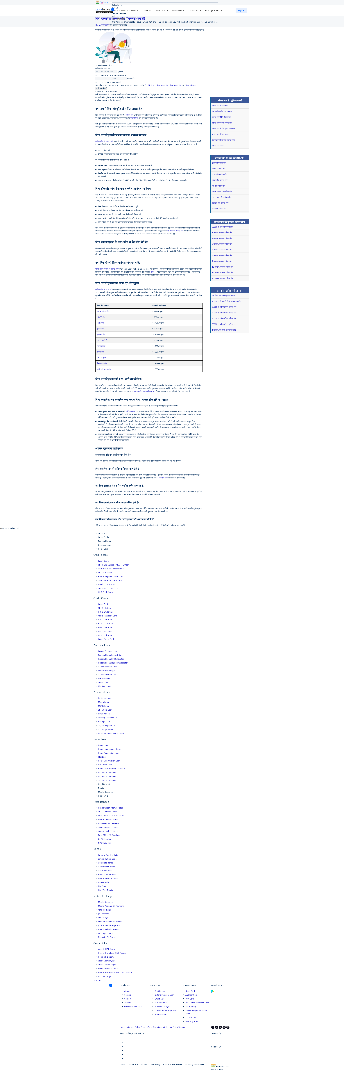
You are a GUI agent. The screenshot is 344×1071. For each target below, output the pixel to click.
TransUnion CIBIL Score (108, 588)
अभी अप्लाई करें (101, 88)
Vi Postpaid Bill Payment (108, 929)
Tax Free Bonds (105, 870)
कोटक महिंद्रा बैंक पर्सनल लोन (222, 191)
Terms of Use (175, 85)
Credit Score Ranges (107, 964)
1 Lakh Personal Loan (107, 666)
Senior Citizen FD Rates (108, 827)
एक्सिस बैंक (100, 328)
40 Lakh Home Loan (107, 776)
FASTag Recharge (106, 933)
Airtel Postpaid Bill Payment (110, 921)
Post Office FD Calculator (109, 835)
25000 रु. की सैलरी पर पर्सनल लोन (224, 307)
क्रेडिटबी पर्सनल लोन (219, 208)
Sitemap (181, 1027)
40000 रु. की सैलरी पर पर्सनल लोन (224, 318)
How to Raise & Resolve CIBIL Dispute (115, 972)
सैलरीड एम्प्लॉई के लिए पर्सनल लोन (223, 140)
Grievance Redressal (133, 1006)
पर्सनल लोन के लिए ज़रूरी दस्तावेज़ (223, 128)
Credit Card (103, 604)
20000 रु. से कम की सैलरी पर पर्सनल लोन (226, 301)
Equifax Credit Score (107, 584)
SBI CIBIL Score (105, 572)
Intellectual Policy (170, 1027)
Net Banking (190, 1006)
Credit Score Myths (106, 960)
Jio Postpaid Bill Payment (109, 925)
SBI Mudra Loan (105, 710)
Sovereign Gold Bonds (107, 859)
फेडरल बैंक (100, 352)
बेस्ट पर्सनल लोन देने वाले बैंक (222, 111)
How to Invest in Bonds (108, 878)
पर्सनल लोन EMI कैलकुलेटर (221, 117)
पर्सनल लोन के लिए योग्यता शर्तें (222, 122)
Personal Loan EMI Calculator (111, 659)
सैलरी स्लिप (134, 118)
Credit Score (103, 561)
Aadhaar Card (191, 995)
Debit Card (190, 991)
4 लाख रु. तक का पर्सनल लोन (222, 249)
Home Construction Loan (109, 760)
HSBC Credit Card (105, 623)
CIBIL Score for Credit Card (110, 580)
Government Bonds (106, 866)
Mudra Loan (103, 702)
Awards (127, 1002)
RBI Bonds (102, 886)
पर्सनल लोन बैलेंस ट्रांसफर (221, 134)
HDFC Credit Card (105, 612)
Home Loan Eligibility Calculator (112, 768)
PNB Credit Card (105, 627)
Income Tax (190, 1017)
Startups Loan (104, 721)
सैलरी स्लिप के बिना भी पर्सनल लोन (107, 269)
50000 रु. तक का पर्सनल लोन (222, 227)
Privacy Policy (190, 85)
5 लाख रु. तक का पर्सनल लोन (222, 255)
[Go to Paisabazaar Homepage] (104, 10)
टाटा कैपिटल (101, 346)
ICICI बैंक (100, 323)
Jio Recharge (103, 913)
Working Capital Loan (107, 717)
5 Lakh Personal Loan (107, 674)
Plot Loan (102, 757)
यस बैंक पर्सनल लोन (218, 186)
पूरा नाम (120, 71)
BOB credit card (105, 631)
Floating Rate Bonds (107, 874)
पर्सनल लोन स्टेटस (218, 145)
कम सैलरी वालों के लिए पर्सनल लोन (223, 295)
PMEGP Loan (104, 713)
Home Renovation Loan (108, 753)
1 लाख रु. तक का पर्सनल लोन (222, 232)
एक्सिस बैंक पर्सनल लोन (219, 180)
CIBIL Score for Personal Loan (111, 568)
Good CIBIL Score (106, 957)
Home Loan (103, 745)
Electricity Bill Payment (108, 937)
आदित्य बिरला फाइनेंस (104, 369)
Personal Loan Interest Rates (110, 655)
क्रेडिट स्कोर (130, 411)
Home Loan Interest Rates (109, 749)
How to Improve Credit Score (110, 576)
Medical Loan (104, 678)
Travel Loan (103, 682)
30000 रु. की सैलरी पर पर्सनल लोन (224, 312)
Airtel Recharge (104, 910)
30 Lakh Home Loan (107, 772)
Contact (127, 998)
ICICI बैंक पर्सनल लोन (219, 174)
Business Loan (104, 698)
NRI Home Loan (105, 764)
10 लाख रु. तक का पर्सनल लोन (222, 267)
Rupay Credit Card (106, 639)
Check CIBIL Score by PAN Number (113, 565)
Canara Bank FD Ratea (108, 831)
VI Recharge (103, 917)
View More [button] (98, 980)
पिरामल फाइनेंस (102, 363)
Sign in (241, 10)
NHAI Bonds (103, 882)
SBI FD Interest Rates (107, 811)
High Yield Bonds (105, 890)
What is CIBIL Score (106, 949)
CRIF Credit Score (105, 592)
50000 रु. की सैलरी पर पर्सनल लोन (224, 324)
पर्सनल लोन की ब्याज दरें (103, 289)
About (127, 991)
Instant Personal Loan (107, 651)
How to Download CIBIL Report (112, 953)
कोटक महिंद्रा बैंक (103, 311)
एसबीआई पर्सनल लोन (219, 163)
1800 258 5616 (118, 19)
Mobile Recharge (105, 902)
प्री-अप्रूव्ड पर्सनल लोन (175, 230)
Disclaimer (157, 1027)
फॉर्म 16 (154, 272)
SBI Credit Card (104, 608)
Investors (124, 1027)
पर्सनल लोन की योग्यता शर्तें (104, 141)
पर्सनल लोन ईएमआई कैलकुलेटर (144, 391)
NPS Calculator (104, 843)
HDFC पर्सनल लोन (218, 168)
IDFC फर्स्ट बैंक (102, 340)
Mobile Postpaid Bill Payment (111, 906)
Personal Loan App (106, 670)
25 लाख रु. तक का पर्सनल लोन (222, 278)
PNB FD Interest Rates (108, 819)
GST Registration (105, 729)
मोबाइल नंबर (131, 78)
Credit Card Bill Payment (165, 1010)
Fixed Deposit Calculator (108, 823)
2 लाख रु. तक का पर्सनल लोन (222, 238)
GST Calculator (104, 839)
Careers (127, 995)
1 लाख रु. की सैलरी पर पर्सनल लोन (224, 330)
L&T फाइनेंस (101, 357)
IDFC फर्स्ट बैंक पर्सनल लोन (221, 197)
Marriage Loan (104, 686)
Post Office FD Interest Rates (111, 815)
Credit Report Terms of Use (157, 85)
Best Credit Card (105, 635)
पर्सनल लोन (129, 115)
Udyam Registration (106, 725)
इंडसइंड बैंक (101, 334)
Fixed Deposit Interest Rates (110, 808)
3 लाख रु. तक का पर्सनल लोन (222, 244)
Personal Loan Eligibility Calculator (113, 662)
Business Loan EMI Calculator (111, 733)
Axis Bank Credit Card (107, 615)
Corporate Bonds (105, 862)
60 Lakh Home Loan (107, 780)
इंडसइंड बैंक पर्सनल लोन (220, 203)
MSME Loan (103, 706)
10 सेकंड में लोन (162, 477)
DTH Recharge (104, 976)
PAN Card (189, 998)
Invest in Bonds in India (108, 855)
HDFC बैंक (101, 317)
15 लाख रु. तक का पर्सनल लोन (222, 272)
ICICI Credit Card (105, 619)
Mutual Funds (161, 1014)
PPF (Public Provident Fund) (197, 1002)
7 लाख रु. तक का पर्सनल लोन (222, 261)
